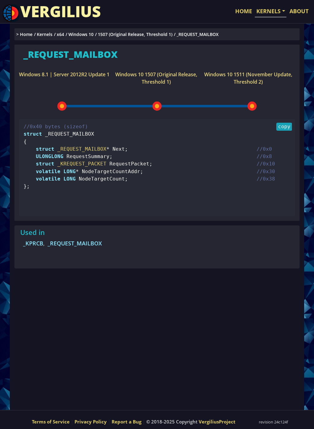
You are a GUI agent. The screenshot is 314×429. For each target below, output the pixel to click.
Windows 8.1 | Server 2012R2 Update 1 (64, 74)
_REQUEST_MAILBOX (75, 243)
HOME (243, 11)
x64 (60, 34)
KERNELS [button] (268, 11)
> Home (24, 34)
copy (284, 126)
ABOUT (298, 11)
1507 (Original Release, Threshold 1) (135, 34)
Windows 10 (81, 34)
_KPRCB (33, 243)
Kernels (44, 34)
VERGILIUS (60, 11)
